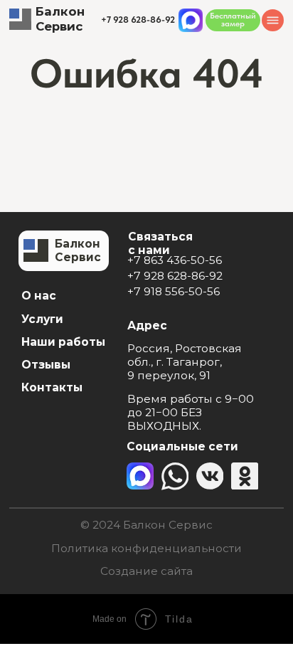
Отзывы (45, 364)
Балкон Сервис (60, 18)
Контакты (51, 387)
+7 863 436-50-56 (174, 260)
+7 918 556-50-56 (173, 291)
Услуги (42, 319)
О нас (38, 295)
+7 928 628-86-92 (175, 275)
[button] (233, 20)
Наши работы (63, 342)
